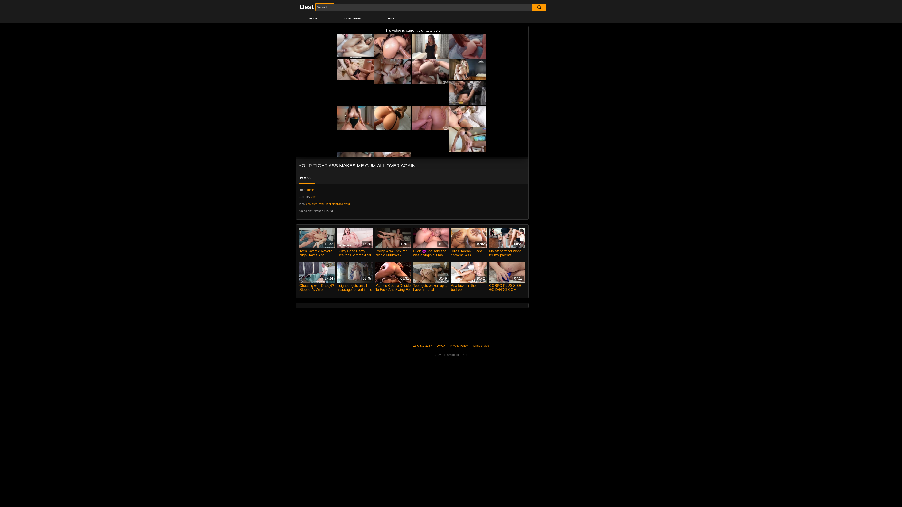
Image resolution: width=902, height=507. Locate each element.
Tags (391, 18)
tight (328, 204)
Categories (352, 18)
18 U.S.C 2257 (422, 345)
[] (539, 7)
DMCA (441, 345)
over (321, 204)
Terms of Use (480, 345)
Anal (314, 197)
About (308, 178)
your (347, 204)
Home (313, 18)
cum (314, 204)
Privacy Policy (459, 345)
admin (311, 190)
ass (308, 204)
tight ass (337, 204)
